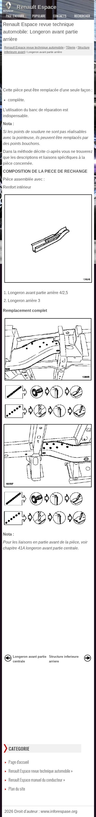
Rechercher (82, 15)
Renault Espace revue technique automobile (34, 47)
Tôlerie (70, 47)
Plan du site (17, 789)
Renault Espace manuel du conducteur (37, 780)
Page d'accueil (15, 15)
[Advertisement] (48, 70)
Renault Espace (36, 7)
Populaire (39, 15)
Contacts (59, 15)
